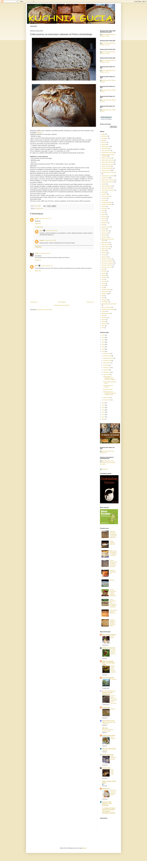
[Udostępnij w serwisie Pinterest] (55, 206)
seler (103, 279)
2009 (103, 419)
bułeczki (104, 144)
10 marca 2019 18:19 (51, 230)
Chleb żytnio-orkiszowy (108, 160)
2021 (103, 347)
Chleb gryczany (106, 146)
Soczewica (104, 299)
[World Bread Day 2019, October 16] (108, 92)
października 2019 (108, 358)
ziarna (103, 325)
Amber (37, 253)
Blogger (84, 848)
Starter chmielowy (106, 307)
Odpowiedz (38, 223)
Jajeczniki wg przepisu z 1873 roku (113, 611)
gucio (41, 230)
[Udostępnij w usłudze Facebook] (53, 206)
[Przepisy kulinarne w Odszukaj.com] (106, 119)
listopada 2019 (107, 356)
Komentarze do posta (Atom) (44, 309)
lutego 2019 (106, 397)
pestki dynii (105, 257)
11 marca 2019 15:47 (45, 253)
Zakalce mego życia (107, 754)
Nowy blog (104, 750)
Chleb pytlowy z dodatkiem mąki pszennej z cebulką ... (109, 378)
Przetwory (104, 271)
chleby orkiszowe (106, 166)
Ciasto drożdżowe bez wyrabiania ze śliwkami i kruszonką (113, 603)
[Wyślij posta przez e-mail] (44, 205)
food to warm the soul (108, 721)
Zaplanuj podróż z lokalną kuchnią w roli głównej (113, 668)
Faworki (104, 214)
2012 (103, 417)
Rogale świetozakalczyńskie (113, 758)
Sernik (103, 283)
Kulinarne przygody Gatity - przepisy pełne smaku (108, 663)
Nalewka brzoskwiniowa (113, 572)
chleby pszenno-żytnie (108, 164)
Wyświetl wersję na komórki (62, 305)
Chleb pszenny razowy (108, 152)
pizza (103, 269)
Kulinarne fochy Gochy (108, 735)
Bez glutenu (105, 138)
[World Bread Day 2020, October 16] (108, 82)
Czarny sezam (105, 196)
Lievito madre (105, 231)
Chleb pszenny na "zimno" (108, 386)
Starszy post (90, 302)
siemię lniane (105, 291)
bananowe (104, 136)
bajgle (103, 134)
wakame (104, 311)
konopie (104, 229)
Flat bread (104, 216)
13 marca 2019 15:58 (50, 240)
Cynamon (104, 194)
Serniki (103, 285)
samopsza (104, 277)
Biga (103, 140)
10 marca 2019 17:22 (45, 218)
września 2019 (107, 360)
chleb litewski (105, 148)
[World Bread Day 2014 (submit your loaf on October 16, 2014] (108, 464)
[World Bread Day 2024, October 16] (108, 45)
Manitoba (104, 235)
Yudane (104, 319)
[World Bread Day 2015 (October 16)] (108, 452)
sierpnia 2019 (107, 363)
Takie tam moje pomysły (109, 634)
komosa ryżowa (106, 227)
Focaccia (104, 218)
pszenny (104, 273)
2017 (103, 405)
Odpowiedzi (40, 227)
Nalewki (104, 250)
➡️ (103, 784)
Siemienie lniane (106, 289)
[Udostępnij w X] (51, 206)
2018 (103, 403)
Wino (103, 315)
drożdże (104, 206)
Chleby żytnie (105, 178)
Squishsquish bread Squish (109, 304)
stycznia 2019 (107, 400)
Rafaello (112, 580)
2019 (103, 351)
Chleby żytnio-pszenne (108, 182)
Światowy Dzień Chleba (108, 309)
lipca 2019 (106, 365)
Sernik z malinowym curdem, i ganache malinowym (113, 592)
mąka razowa (105, 248)
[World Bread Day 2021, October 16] (108, 72)
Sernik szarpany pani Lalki (112, 543)
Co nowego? (113, 679)
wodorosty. (104, 317)
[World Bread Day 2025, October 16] (108, 36)
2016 (103, 407)
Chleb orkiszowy (106, 150)
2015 (103, 410)
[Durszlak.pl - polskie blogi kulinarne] (104, 469)
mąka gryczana (106, 244)
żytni (103, 327)
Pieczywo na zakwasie (108, 263)
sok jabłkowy (105, 301)
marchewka (105, 237)
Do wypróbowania (106, 202)
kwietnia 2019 (107, 372)
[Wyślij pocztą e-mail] (48, 206)
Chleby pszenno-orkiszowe (109, 172)
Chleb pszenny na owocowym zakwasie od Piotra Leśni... (109, 393)
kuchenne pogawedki (108, 677)
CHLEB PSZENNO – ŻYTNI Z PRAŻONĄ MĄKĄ (113, 622)
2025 (103, 337)
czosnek (104, 200)
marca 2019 (106, 374)
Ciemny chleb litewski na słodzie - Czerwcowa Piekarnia (113, 563)
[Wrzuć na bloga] (49, 206)
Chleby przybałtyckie (107, 168)
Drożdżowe (105, 208)
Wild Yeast (105, 728)
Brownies (104, 142)
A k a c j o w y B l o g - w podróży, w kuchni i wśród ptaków (109, 692)
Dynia (103, 210)
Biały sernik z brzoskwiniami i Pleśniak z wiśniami (113, 553)
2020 (103, 349)
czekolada (104, 198)
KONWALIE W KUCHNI (108, 648)
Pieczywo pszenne (107, 267)
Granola (104, 220)
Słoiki (103, 297)
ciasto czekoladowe (107, 186)
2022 (103, 344)
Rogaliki (104, 275)
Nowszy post (33, 302)
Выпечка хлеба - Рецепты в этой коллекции (107, 803)
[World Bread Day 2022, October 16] (108, 62)
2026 (103, 335)
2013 (103, 414)
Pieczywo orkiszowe (107, 265)
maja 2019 (106, 370)
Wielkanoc (112, 709)
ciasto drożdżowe (106, 188)
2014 (103, 412)
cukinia (103, 192)
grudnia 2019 (107, 353)
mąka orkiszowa (106, 246)
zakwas (104, 321)
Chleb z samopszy (107, 158)
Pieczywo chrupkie (107, 259)
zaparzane (104, 323)
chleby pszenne (39, 208)
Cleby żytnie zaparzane (108, 190)
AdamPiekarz (106, 788)
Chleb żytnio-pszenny (107, 162)
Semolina (104, 281)
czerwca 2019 (107, 367)
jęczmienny (105, 222)
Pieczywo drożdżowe (107, 261)
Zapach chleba (106, 768)
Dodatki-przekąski (106, 204)
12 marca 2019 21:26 (46, 265)
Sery (103, 287)
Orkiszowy (104, 253)
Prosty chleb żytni (107, 389)
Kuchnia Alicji (106, 707)
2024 (103, 339)
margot (37, 218)
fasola (103, 212)
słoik (103, 295)
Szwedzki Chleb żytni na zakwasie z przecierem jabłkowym (113, 534)
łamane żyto (105, 233)
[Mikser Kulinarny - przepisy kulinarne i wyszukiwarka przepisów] (109, 523)
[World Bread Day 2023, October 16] (108, 53)
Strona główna (62, 302)
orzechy (104, 255)
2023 (103, 342)
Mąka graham (105, 242)
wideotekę (39, 132)
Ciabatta (104, 184)
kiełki (103, 224)
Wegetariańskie (106, 313)
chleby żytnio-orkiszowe (108, 180)
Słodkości (104, 293)
